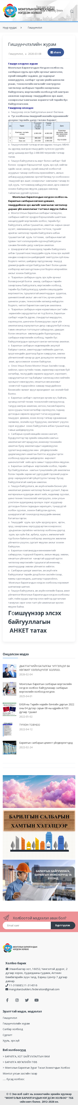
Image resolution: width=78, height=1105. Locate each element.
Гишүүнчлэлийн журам (16, 1023)
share (57, 52)
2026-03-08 (34, 53)
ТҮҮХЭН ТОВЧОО (29, 724)
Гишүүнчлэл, (16, 53)
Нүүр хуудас (10, 27)
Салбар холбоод (13, 1029)
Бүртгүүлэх (62, 925)
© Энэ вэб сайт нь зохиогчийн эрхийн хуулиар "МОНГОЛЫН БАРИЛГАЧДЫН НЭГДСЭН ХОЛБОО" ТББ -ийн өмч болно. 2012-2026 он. (39, 1097)
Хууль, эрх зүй (11, 1040)
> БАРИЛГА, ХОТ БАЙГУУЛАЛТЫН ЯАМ (26, 1056)
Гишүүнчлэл (35, 27)
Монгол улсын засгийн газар (20, 1073)
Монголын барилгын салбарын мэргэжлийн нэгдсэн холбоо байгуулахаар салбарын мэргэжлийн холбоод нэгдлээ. (45, 687)
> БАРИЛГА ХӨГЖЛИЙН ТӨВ (20, 1062)
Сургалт (7, 1035)
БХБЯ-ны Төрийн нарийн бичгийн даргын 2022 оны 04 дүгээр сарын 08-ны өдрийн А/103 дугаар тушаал (46, 708)
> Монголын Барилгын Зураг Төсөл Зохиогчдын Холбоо (36, 1067)
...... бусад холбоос (13, 1079)
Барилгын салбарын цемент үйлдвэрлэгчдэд (45, 742)
